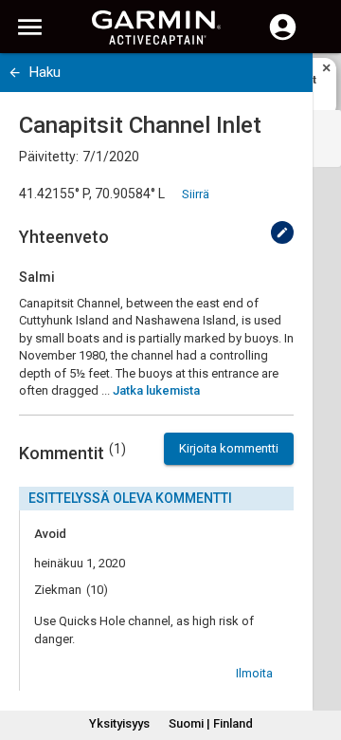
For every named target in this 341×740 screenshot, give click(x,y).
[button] (317, 653)
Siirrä (195, 194)
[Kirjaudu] (282, 38)
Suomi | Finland (211, 723)
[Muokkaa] (282, 232)
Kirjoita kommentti (228, 448)
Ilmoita (254, 673)
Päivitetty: (49, 156)
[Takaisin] (14, 72)
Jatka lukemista (156, 390)
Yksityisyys (119, 723)
